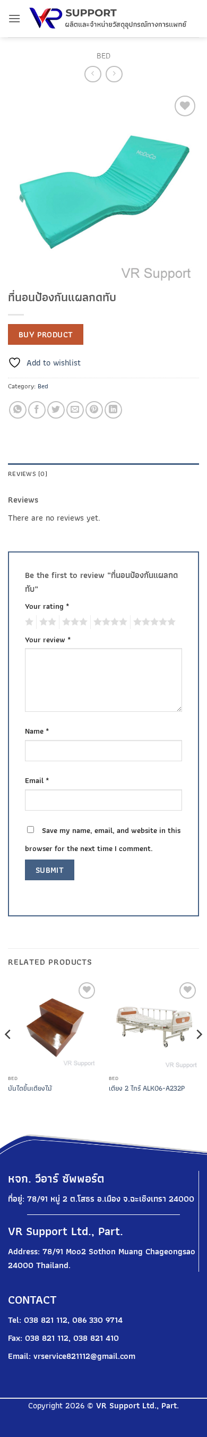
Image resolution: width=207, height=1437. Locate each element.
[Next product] (92, 74)
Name (37, 731)
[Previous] (8, 1056)
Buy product (46, 334)
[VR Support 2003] (110, 18)
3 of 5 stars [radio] (73, 622)
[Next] (198, 1056)
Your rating (47, 606)
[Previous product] (114, 74)
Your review (48, 639)
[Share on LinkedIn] (113, 410)
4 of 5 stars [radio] (108, 622)
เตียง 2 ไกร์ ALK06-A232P (147, 1088)
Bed (103, 55)
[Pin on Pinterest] (94, 410)
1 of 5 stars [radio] (27, 622)
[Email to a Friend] (75, 410)
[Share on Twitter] (56, 410)
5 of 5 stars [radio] (153, 622)
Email (37, 780)
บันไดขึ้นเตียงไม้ (30, 1088)
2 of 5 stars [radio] (46, 622)
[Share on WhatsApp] (18, 410)
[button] (14, 18)
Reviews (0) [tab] (27, 473)
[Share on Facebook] (37, 410)
